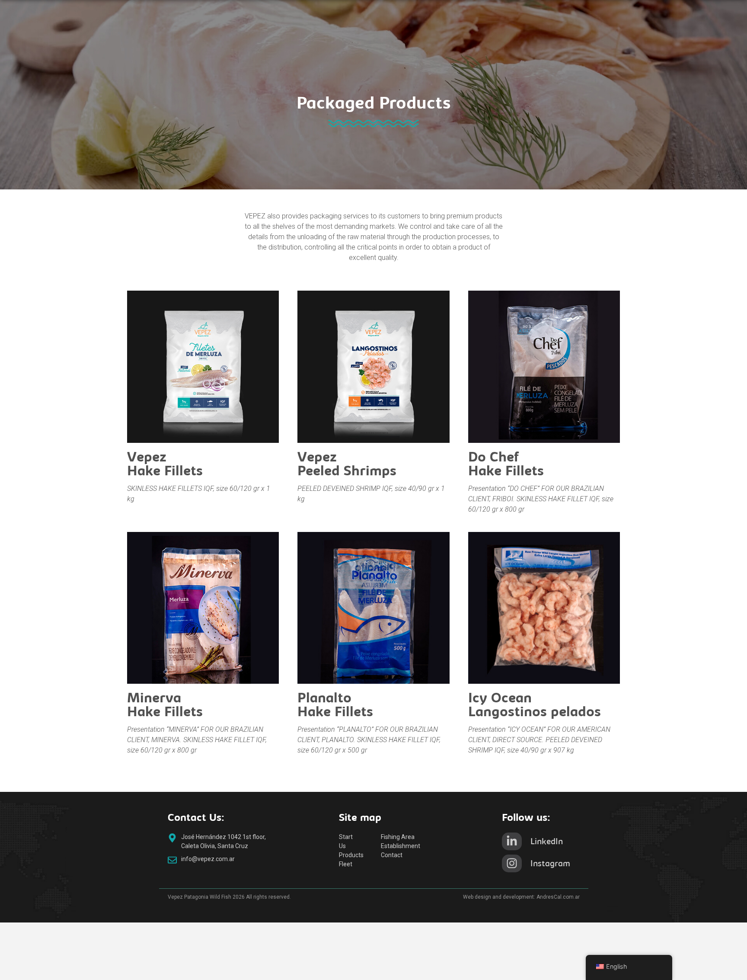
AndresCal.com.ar (558, 897)
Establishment (400, 845)
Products (351, 855)
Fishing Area (398, 836)
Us (342, 845)
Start (346, 836)
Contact (391, 855)
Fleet (345, 864)
